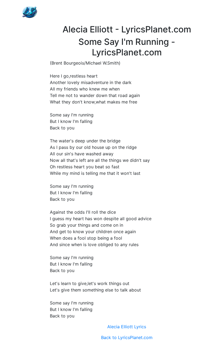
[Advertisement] (126, 12)
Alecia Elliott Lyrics (126, 326)
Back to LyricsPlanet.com (127, 337)
